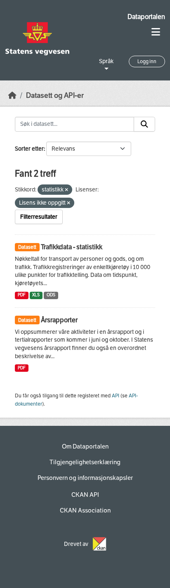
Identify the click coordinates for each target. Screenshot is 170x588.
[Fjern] (66, 190)
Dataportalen (146, 17)
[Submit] (144, 124)
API (115, 396)
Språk (106, 61)
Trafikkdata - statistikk (71, 247)
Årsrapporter (59, 320)
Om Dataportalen (85, 446)
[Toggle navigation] (155, 32)
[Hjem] (12, 95)
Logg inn (146, 61)
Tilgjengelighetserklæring (85, 462)
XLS (36, 295)
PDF (22, 295)
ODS (51, 295)
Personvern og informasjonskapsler (85, 478)
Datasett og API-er (55, 95)
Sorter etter (29, 148)
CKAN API (85, 494)
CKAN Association (85, 510)
